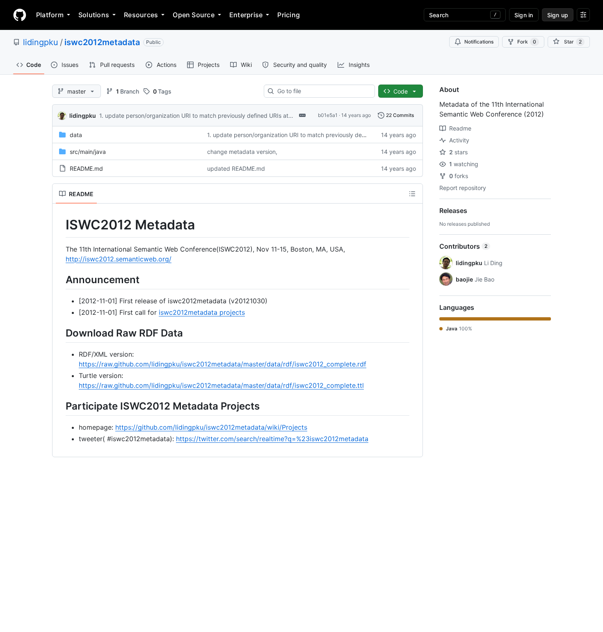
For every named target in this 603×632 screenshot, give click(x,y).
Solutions (93, 15)
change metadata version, (242, 151)
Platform (50, 15)
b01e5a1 (328, 115)
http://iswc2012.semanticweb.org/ (118, 259)
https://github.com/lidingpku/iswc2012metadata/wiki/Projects (211, 427)
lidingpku (40, 42)
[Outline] (412, 193)
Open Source (194, 15)
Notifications (478, 42)
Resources (141, 15)
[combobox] (322, 91)
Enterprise (246, 15)
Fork (526, 42)
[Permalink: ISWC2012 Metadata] (60, 225)
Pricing (288, 15)
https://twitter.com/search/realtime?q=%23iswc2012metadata (272, 439)
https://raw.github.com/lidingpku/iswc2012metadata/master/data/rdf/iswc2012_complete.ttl (221, 385)
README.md (86, 168)
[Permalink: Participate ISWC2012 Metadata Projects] (60, 406)
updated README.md (236, 168)
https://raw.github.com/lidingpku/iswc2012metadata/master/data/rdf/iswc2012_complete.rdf (222, 364)
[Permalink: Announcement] (60, 279)
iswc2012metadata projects (202, 312)
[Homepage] (19, 14)
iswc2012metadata (102, 42)
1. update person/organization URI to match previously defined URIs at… (196, 115)
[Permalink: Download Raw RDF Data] (60, 333)
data (76, 134)
